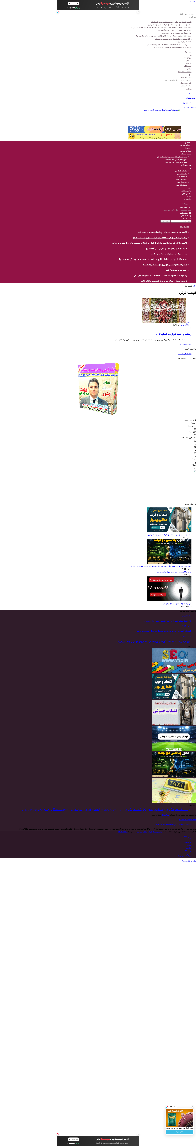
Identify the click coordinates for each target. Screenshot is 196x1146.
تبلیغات (193, 1)
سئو (83, 810)
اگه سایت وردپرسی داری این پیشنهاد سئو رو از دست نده (171, 22)
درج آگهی (110, 810)
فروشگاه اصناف (185, 145)
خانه (194, 286)
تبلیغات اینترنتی (185, 151)
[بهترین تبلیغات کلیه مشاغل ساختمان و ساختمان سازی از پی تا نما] (174, 724)
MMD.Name (122, 832)
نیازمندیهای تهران (42, 809)
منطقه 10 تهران (181, 179)
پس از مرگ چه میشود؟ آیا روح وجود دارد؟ (176, 33)
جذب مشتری (116, 810)
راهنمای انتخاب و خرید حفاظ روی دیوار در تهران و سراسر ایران (169, 24)
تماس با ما (187, 199)
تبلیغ (148, 810)
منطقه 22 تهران (181, 185)
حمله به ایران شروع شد (183, 41)
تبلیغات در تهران (135, 809)
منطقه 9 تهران (182, 182)
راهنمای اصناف (186, 154)
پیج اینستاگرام (186, 165)
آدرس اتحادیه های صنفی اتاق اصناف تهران (172, 156)
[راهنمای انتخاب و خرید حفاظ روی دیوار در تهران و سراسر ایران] (169, 532)
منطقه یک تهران (181, 171)
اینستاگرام (160, 810)
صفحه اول (187, 142)
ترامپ (122, 809)
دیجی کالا (104, 809)
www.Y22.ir (184, 325)
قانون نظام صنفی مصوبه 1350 (176, 159)
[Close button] (192, 1107)
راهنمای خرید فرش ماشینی (173, 334)
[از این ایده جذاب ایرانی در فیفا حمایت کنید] (174, 750)
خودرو (189, 196)
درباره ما (188, 148)
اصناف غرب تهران (177, 809)
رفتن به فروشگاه (185, 83)
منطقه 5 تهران (182, 176)
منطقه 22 (57, 810)
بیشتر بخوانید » (185, 344)
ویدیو (189, 188)
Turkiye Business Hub (187, 824)
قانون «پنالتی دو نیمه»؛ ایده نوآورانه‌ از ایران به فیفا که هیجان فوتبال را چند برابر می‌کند (161, 27)
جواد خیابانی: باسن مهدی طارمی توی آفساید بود (174, 30)
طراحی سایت (142, 832)
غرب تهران (67, 809)
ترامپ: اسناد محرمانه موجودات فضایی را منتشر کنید (172, 47)
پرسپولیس (25, 809)
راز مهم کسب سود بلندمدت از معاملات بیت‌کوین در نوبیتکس (169, 44)
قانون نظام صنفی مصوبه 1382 (176, 162)
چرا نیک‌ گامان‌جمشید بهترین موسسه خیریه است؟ (173, 39)
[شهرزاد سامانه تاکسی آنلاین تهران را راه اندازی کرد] (174, 802)
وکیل (31, 810)
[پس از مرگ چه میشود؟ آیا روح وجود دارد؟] (169, 600)
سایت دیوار (76, 810)
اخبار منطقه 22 (192, 810)
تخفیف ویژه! (180, 1132)
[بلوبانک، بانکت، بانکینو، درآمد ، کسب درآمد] (155, 117)
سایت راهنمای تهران (155, 832)
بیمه (151, 809)
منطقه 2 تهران (182, 173)
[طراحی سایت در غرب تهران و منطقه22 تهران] (174, 672)
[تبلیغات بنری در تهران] (154, 129)
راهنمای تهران (92, 809)
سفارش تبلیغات (190, 107)
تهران (189, 168)
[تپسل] (58, 12)
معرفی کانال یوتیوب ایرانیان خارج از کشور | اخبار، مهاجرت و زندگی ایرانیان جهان (163, 36)
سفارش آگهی (186, 193)
